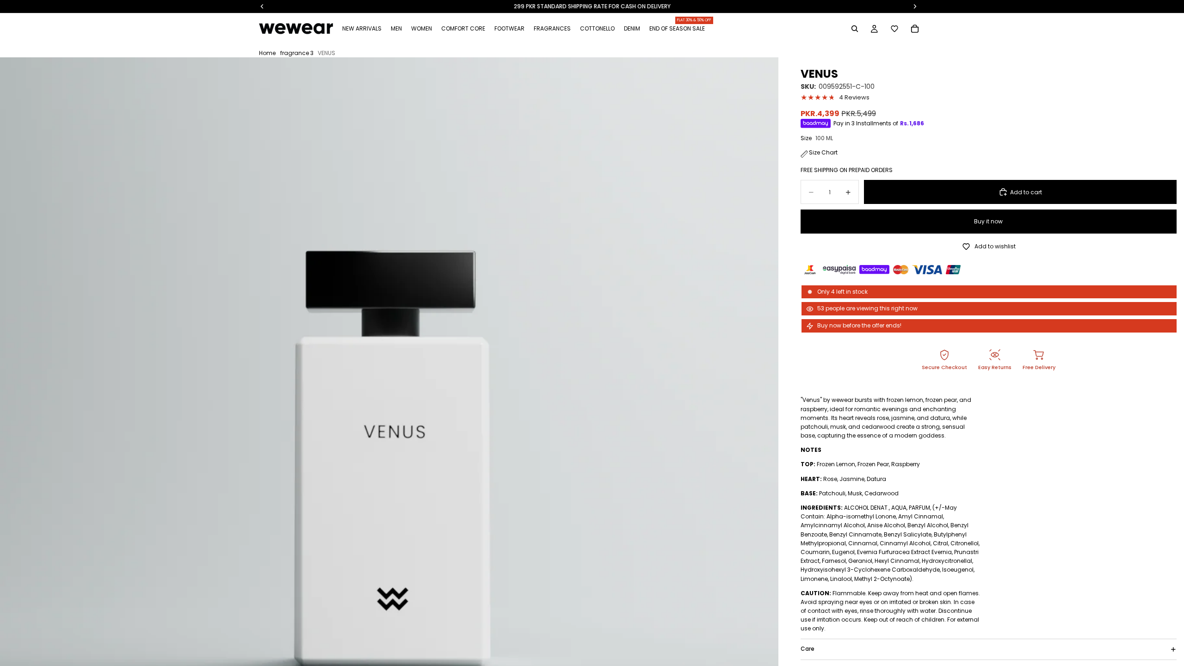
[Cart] (915, 28)
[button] (894, 28)
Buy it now (988, 221)
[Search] (855, 28)
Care (807, 649)
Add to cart (1026, 192)
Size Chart (823, 152)
